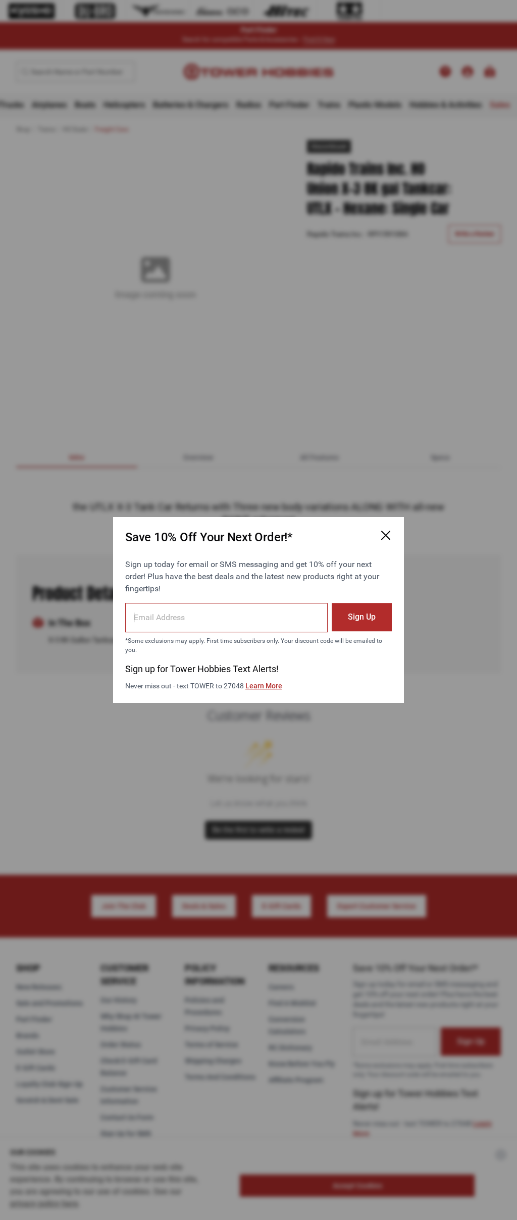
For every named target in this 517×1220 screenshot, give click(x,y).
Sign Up (362, 617)
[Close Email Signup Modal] (386, 535)
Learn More (263, 686)
